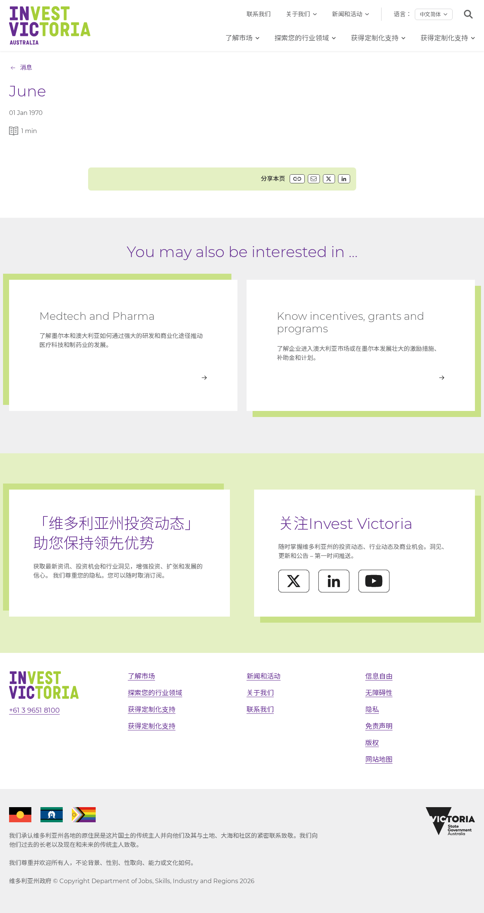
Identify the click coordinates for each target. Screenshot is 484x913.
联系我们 (259, 14)
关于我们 (298, 14)
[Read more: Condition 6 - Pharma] (123, 378)
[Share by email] (314, 178)
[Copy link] (297, 178)
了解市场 (141, 676)
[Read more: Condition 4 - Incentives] (361, 378)
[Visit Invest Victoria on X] (293, 581)
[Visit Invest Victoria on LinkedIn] (333, 581)
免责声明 (378, 726)
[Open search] (468, 14)
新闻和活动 (347, 14)
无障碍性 (378, 693)
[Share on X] (329, 178)
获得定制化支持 (151, 709)
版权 (372, 743)
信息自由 (378, 676)
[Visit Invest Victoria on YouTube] (373, 581)
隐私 (372, 709)
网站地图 (378, 759)
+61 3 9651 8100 (34, 710)
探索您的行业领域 (155, 693)
